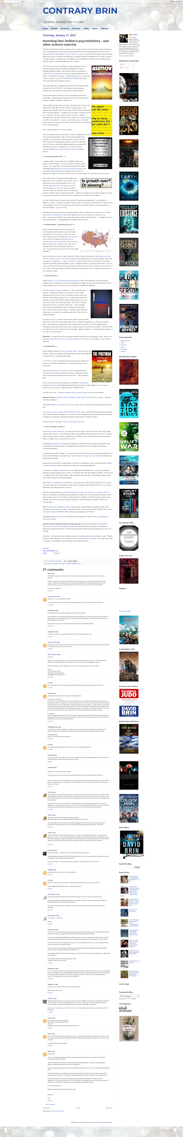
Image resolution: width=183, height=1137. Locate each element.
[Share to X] (72, 561)
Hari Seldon (62, 563)
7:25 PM (50, 1012)
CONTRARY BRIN (80, 11)
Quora (94, 28)
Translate (133, 999)
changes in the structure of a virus (61, 404)
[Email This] (68, 561)
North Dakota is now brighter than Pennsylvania (57, 482)
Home (45, 28)
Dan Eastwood (52, 596)
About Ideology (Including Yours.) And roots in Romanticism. (134, 974)
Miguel (49, 1051)
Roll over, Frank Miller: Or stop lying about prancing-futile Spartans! (133, 943)
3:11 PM (50, 687)
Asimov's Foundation (53, 563)
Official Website (125, 340)
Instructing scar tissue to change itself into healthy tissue (60, 412)
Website (54, 28)
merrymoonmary (94, 1122)
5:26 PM (50, 993)
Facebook (76, 28)
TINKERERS (98, 202)
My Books (65, 28)
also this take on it (51, 319)
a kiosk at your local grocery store (73, 422)
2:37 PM (50, 1100)
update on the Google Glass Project (59, 507)
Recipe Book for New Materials (60, 443)
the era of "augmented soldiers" (68, 351)
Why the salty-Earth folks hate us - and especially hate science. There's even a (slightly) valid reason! (130, 891)
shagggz (50, 870)
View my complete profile (126, 56)
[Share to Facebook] (74, 561)
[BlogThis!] (70, 561)
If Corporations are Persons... (134, 961)
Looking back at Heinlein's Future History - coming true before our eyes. (134, 902)
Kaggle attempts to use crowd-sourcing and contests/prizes (61, 280)
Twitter (86, 28)
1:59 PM (50, 649)
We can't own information (133, 910)
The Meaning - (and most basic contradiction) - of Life (134, 879)
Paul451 (50, 693)
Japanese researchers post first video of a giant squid (74, 392)
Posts (123, 64)
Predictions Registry (70, 563)
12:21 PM (50, 605)
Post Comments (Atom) (57, 1111)
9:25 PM (50, 888)
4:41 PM (50, 721)
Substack (104, 28)
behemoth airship (65, 470)
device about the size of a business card (59, 370)
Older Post (109, 1108)
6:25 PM (50, 844)
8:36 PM (50, 874)
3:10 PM (50, 677)
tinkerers (78, 563)
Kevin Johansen (52, 654)
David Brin (51, 850)
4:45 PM (50, 739)
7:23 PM (50, 864)
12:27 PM (50, 626)
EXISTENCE (58, 88)
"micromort (47, 361)
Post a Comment (50, 1104)
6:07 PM (50, 809)
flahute (50, 1034)
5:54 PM (50, 762)
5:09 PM (50, 749)
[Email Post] (64, 561)
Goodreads (124, 349)
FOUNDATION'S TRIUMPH (70, 78)
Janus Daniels (52, 642)
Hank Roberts (52, 894)
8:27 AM (50, 910)
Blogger (109, 1122)
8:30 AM (50, 924)
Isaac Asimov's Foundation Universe (55, 73)
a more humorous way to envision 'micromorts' (65, 1008)
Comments (124, 67)
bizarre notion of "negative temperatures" (58, 290)
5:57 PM (50, 786)
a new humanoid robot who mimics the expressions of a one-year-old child (86, 492)
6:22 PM (50, 827)
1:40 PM (50, 979)
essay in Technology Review (62, 205)
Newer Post (46, 1108)
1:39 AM (50, 1028)
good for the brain (63, 516)
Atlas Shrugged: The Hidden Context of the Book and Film (134, 932)
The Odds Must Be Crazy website (85, 538)
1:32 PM (50, 963)
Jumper (50, 792)
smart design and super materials (90, 456)
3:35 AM (50, 1045)
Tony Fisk (50, 998)
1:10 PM (50, 636)
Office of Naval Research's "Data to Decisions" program (66, 54)
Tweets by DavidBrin (125, 611)
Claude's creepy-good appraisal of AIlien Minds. (134, 952)
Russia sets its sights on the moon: (54, 431)
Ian (48, 683)
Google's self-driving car (69, 261)
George (50, 1018)
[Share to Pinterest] (76, 561)
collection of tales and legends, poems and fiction (72, 397)
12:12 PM (50, 591)
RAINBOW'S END (62, 512)
